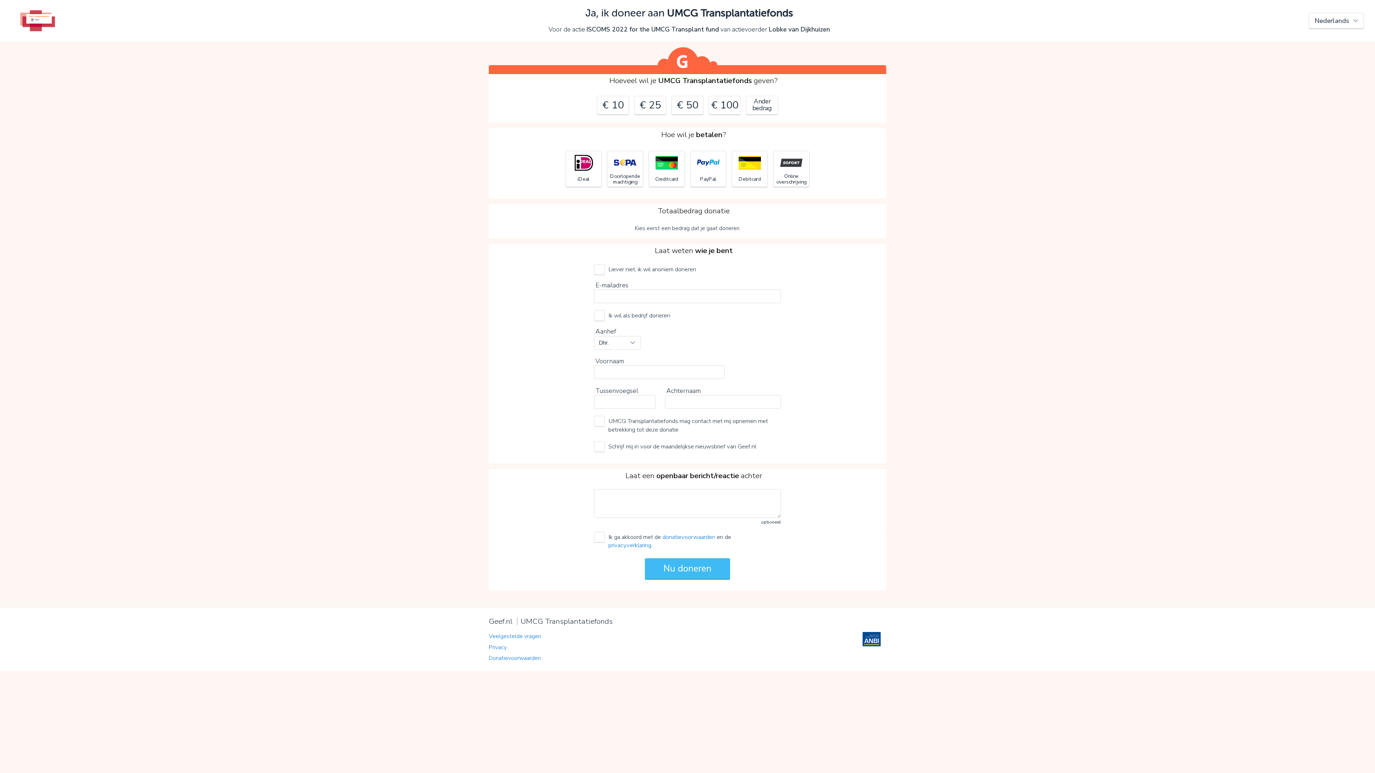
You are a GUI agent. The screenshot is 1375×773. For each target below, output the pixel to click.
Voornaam (609, 361)
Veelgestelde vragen (515, 636)
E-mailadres (611, 285)
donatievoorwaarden (688, 537)
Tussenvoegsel (616, 390)
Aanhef (605, 331)
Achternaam (683, 390)
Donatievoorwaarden (515, 658)
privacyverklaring (629, 545)
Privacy (498, 647)
